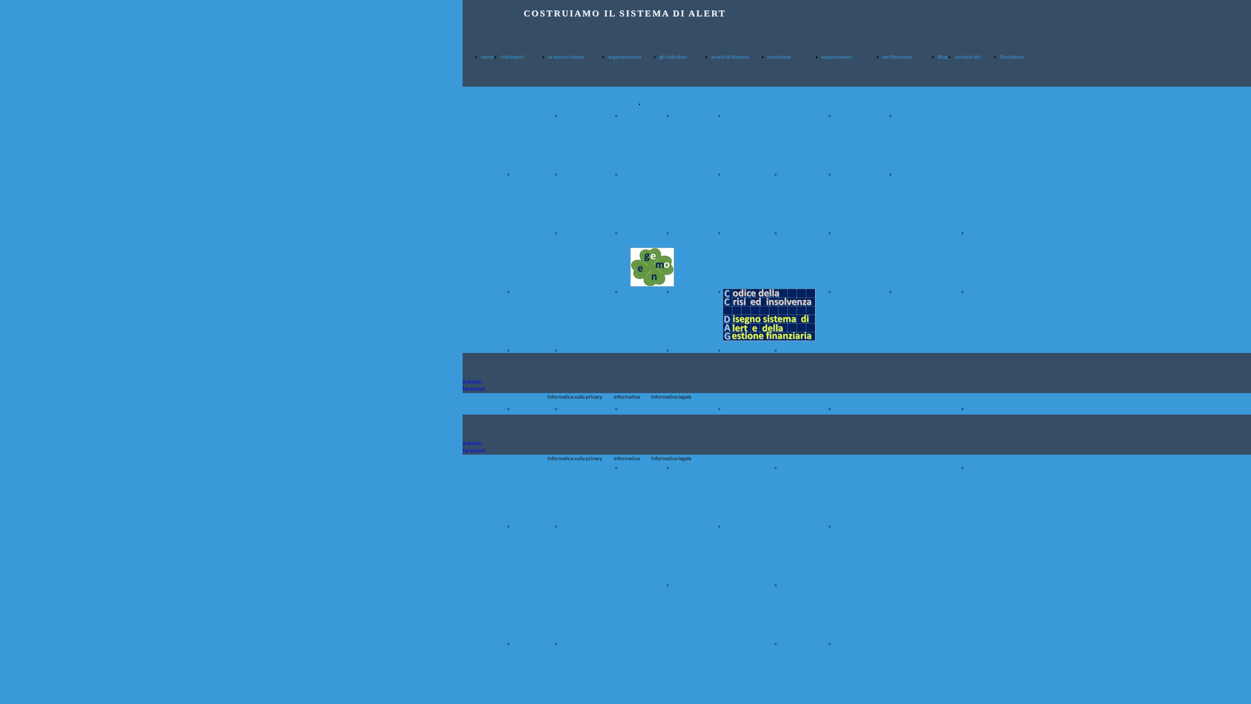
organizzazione (624, 56)
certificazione (897, 56)
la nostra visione (566, 56)
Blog (943, 56)
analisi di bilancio (730, 56)
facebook (474, 388)
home (487, 56)
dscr (785, 584)
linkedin (472, 381)
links (972, 467)
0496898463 (656, 104)
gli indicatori (673, 56)
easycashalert (836, 56)
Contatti (976, 408)
